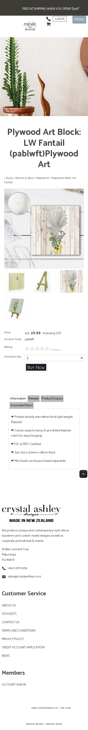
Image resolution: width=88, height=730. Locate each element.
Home (9, 178)
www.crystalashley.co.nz (44, 708)
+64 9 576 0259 (17, 568)
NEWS (6, 656)
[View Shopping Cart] (48, 23)
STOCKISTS (9, 614)
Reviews (33, 398)
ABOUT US (9, 605)
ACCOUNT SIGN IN (14, 684)
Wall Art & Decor (24, 178)
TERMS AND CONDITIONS (18, 630)
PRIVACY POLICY (13, 639)
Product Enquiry (52, 398)
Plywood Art (42, 178)
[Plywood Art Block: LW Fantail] (44, 267)
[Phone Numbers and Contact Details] (48, 17)
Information (18, 398)
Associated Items (21, 405)
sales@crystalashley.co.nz (24, 576)
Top (83, 474)
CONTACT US (10, 622)
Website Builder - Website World (44, 724)
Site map (65, 708)
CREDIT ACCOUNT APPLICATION (23, 647)
